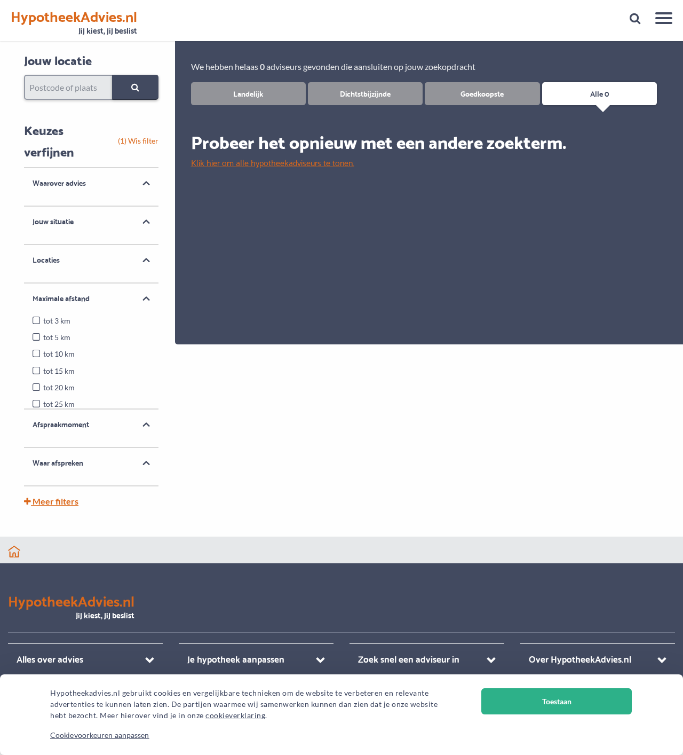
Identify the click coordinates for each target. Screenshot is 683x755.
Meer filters (54, 501)
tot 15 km (59, 370)
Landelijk (248, 93)
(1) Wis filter (138, 140)
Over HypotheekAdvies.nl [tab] (580, 658)
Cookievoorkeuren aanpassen (99, 735)
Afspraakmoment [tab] (61, 424)
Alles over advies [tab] (50, 658)
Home (14, 552)
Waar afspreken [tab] (58, 462)
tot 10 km (59, 353)
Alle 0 (599, 93)
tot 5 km (56, 337)
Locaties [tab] (46, 259)
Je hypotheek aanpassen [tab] (235, 658)
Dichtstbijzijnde (365, 93)
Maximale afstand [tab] (61, 298)
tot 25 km (59, 403)
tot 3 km (56, 320)
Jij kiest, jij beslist (74, 23)
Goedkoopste (482, 93)
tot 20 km (59, 387)
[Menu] (659, 19)
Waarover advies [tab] (59, 182)
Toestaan (556, 701)
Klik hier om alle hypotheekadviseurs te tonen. (272, 162)
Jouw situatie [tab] (53, 221)
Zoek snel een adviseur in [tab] (408, 658)
